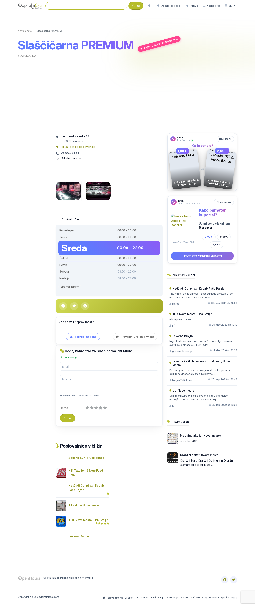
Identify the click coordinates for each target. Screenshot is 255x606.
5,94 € (216, 244)
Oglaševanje (157, 597)
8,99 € (224, 236)
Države (195, 597)
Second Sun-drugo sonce (86, 457)
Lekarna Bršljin (78, 536)
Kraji (204, 597)
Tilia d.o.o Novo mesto (83, 505)
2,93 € (209, 236)
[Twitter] (233, 579)
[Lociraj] (149, 6)
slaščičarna (27, 55)
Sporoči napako (70, 286)
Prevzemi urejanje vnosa (137, 336)
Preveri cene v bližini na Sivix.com (202, 255)
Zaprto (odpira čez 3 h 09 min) (160, 43)
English (129, 597)
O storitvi (142, 597)
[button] (230, 6)
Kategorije (172, 597)
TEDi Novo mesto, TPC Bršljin (88, 520)
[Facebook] (224, 579)
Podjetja (214, 597)
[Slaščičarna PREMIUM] (68, 190)
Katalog (185, 597)
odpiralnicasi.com (49, 596)
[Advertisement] (127, 95)
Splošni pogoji (229, 597)
